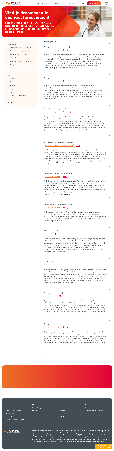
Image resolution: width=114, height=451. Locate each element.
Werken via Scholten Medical (14, 411)
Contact (83, 3)
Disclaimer (61, 416)
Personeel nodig (36, 408)
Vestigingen (9, 416)
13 (58, 354)
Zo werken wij (56, 3)
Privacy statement (64, 413)
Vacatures (37, 3)
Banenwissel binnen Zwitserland (15, 419)
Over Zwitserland (89, 408)
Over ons (74, 3)
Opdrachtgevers (66, 3)
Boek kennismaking (94, 3)
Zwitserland (45, 3)
